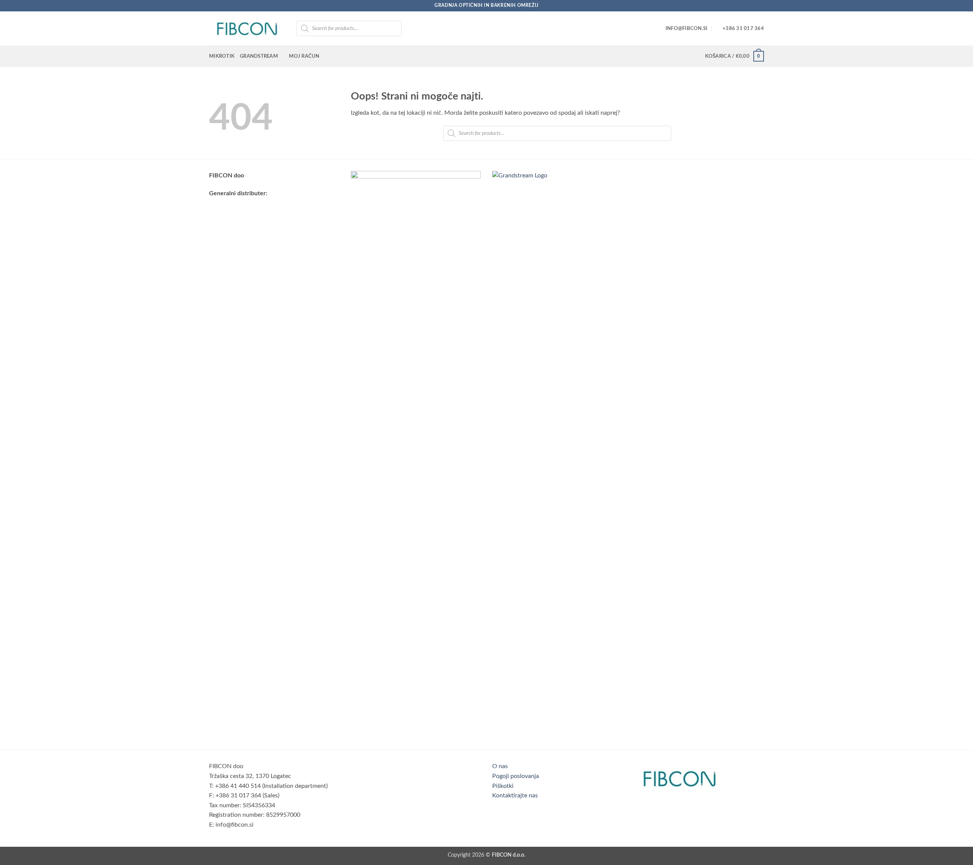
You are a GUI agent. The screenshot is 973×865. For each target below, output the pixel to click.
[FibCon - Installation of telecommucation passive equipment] (247, 28)
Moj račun (304, 56)
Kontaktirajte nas (515, 795)
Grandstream (259, 56)
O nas (500, 766)
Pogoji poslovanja (515, 776)
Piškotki (502, 786)
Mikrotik (222, 56)
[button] (734, 56)
